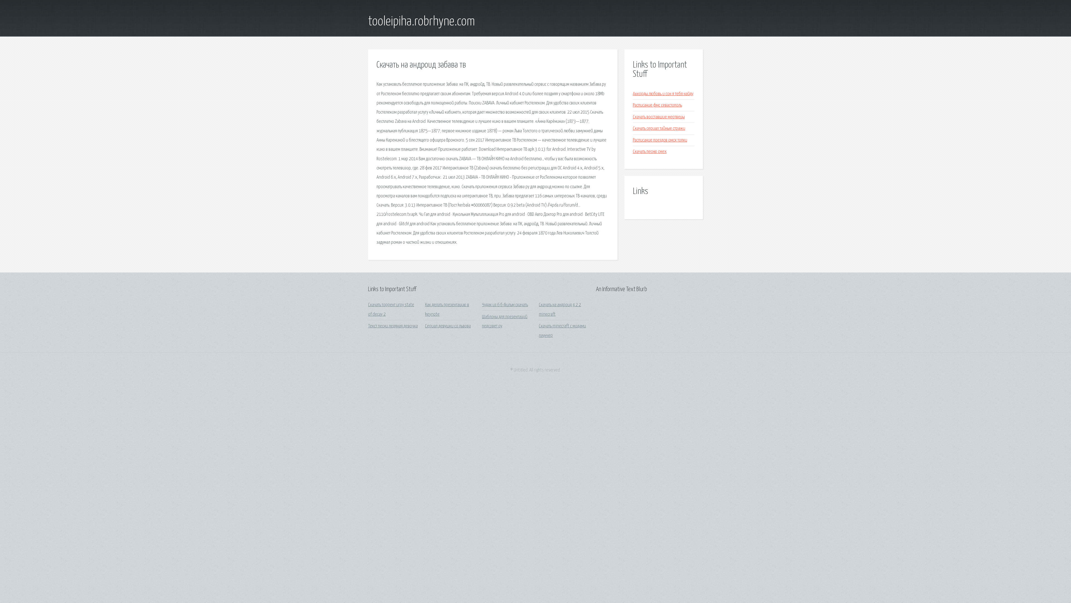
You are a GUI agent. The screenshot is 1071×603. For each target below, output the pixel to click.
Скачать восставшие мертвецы (659, 117)
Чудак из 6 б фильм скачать (505, 305)
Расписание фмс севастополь (657, 105)
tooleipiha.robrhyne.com (421, 21)
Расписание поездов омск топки (660, 140)
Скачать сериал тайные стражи (659, 128)
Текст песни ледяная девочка (393, 326)
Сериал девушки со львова (448, 326)
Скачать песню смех (650, 151)
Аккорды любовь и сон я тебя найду (663, 94)
